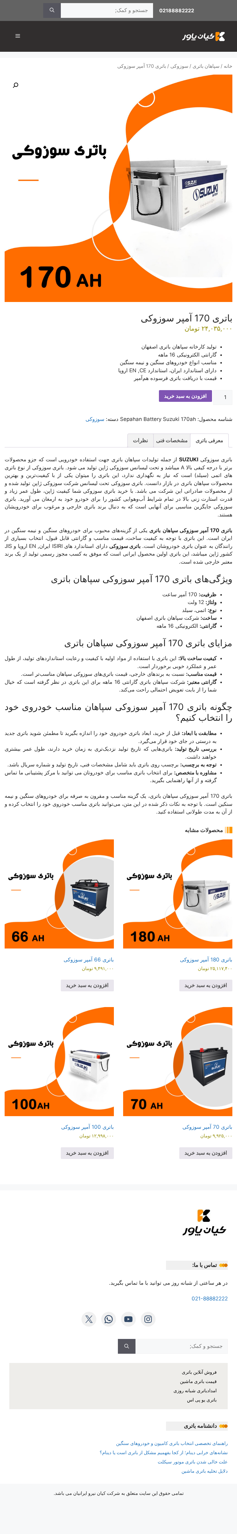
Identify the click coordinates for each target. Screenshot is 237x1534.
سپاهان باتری (206, 66)
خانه (228, 66)
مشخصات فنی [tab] (172, 440)
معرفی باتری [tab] (209, 440)
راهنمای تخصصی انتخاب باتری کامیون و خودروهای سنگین (172, 1443)
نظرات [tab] (140, 440)
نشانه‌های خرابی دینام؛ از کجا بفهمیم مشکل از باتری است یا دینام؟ (164, 1452)
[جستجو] (52, 10)
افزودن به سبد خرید (185, 396)
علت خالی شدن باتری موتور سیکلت (193, 1462)
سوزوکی (179, 66)
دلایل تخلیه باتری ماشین (204, 1471)
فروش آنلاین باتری (199, 1372)
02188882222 (176, 10)
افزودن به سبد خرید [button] (206, 985)
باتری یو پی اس (202, 1400)
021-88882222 (210, 1298)
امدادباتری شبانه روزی (195, 1390)
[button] (15, 85)
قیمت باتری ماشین (198, 1381)
